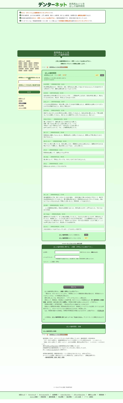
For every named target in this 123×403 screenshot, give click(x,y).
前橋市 (20, 63)
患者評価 (43, 396)
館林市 (30, 65)
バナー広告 (78, 396)
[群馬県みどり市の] (58, 67)
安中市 (30, 66)
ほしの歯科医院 (50, 73)
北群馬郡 (21, 68)
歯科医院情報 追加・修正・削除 (54, 357)
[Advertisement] (61, 37)
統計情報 (69, 396)
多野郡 (27, 68)
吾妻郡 (37, 68)
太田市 (20, 65)
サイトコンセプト (53, 349)
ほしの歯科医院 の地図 (49, 331)
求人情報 (21, 105)
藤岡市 (20, 66)
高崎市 (25, 63)
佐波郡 (25, 70)
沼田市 (25, 65)
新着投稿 (101, 394)
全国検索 (54, 394)
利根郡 (20, 70)
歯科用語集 (52, 396)
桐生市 (30, 63)
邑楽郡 (30, 70)
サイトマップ (32, 394)
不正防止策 (101, 310)
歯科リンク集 (92, 394)
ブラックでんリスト (52, 346)
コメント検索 (22, 108)
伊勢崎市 (36, 63)
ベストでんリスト (66, 394)
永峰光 (91, 396)
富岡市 (25, 66)
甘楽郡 (32, 68)
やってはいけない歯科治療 (74, 243)
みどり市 (36, 66)
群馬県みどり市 (48, 75)
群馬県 (28, 61)
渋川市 (35, 65)
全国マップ (22, 61)
